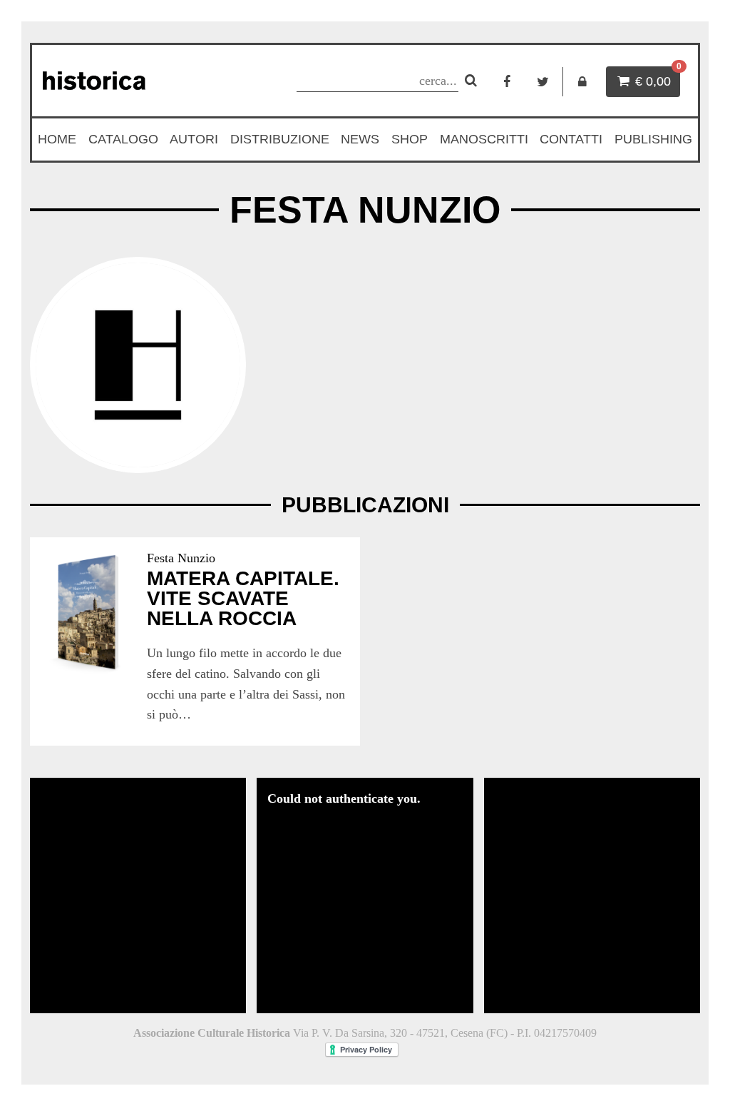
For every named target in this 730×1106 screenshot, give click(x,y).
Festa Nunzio (181, 558)
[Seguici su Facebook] (506, 81)
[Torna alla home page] (139, 80)
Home (57, 139)
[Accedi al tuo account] (582, 81)
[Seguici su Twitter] (542, 81)
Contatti (571, 139)
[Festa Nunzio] (138, 365)
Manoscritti (484, 139)
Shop (409, 139)
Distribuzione (279, 139)
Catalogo (123, 139)
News (360, 139)
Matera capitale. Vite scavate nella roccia (243, 598)
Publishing (653, 139)
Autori (194, 139)
